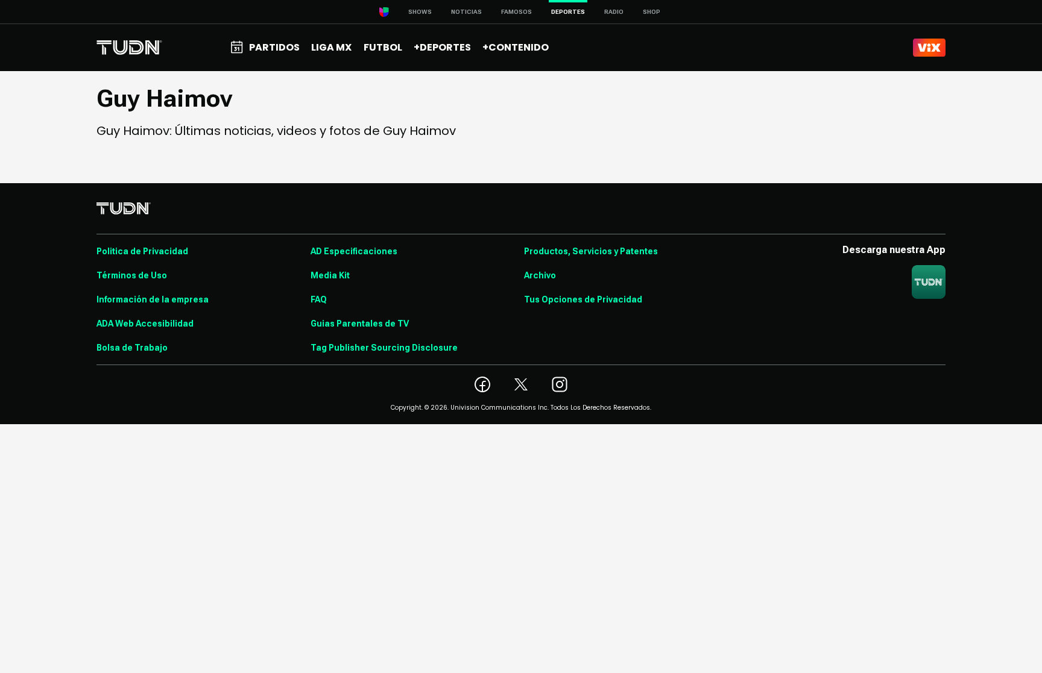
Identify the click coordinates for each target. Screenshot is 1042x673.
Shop (651, 11)
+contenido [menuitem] (515, 47)
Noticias (466, 11)
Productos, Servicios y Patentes (591, 251)
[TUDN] (129, 47)
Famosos (516, 11)
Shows (420, 11)
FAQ (319, 299)
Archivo (540, 275)
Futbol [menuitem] (383, 47)
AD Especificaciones (354, 251)
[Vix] (929, 48)
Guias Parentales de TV (360, 323)
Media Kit (330, 275)
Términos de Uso (131, 275)
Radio (614, 11)
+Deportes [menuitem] (442, 47)
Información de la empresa (152, 299)
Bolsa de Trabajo (132, 347)
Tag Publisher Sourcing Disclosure (384, 347)
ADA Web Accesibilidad (145, 323)
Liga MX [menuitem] (331, 47)
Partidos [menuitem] (274, 47)
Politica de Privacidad (142, 251)
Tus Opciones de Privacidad (583, 299)
